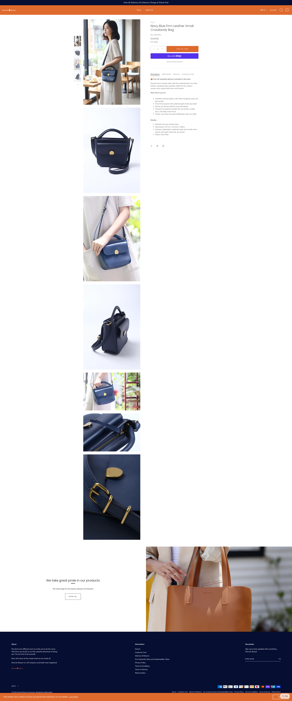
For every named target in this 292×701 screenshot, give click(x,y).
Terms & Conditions (142, 666)
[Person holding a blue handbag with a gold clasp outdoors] (77, 64)
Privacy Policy (140, 663)
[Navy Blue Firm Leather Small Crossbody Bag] (77, 52)
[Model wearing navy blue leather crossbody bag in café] (77, 41)
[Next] (77, 84)
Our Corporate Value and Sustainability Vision (152, 659)
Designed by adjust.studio (44, 692)
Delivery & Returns (142, 656)
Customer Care (188, 74)
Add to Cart (182, 49)
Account (273, 10)
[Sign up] (279, 659)
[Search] (281, 10)
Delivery (176, 74)
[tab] (156, 74)
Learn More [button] (73, 697)
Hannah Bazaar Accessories (26, 692)
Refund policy (140, 673)
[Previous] (77, 32)
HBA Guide (166, 74)
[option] (77, 41)
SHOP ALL (73, 597)
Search (137, 649)
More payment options (174, 61)
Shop (139, 10)
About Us (149, 10)
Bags (152, 22)
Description (155, 74)
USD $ (262, 10)
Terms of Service (141, 669)
